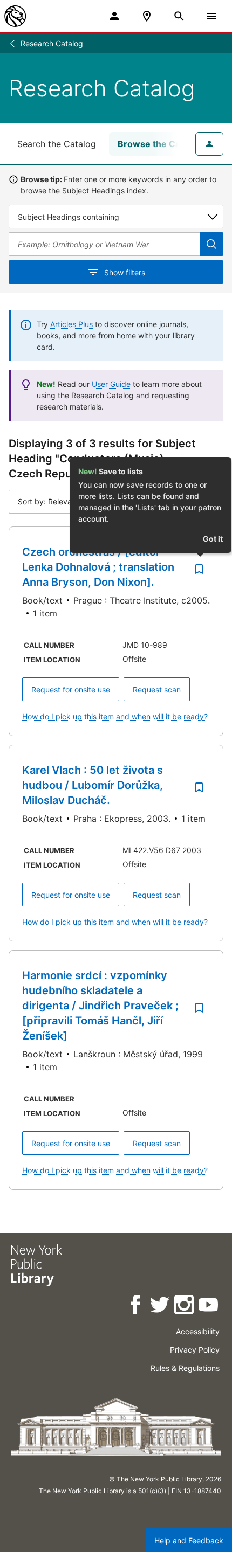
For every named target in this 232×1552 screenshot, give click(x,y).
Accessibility (198, 1331)
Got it (213, 538)
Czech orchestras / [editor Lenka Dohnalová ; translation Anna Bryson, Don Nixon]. (98, 566)
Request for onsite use (70, 689)
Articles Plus (71, 324)
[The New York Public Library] (15, 16)
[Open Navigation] (211, 16)
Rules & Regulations (185, 1368)
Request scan (157, 689)
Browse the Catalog (159, 143)
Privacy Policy (195, 1349)
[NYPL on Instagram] (184, 1306)
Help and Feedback (188, 1540)
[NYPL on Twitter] (160, 1306)
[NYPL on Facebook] (136, 1306)
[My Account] (114, 16)
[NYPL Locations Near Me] (147, 16)
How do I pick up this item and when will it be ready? (115, 716)
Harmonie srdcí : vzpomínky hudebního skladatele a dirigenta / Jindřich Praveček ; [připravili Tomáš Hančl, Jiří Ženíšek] (100, 1005)
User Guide (111, 384)
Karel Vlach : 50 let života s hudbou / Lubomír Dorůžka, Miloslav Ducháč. (92, 785)
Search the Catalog (56, 143)
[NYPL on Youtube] (209, 1306)
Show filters (124, 272)
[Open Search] (179, 16)
